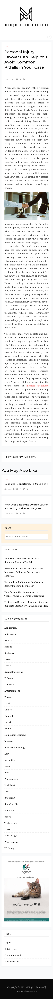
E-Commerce (11, 678)
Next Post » (29, 457)
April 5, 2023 (9, 513)
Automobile (10, 634)
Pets (6, 772)
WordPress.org (12, 961)
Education (9, 684)
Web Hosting (11, 841)
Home (7, 728)
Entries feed (10, 949)
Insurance (9, 741)
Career (8, 659)
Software (9, 810)
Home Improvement (15, 734)
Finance (8, 697)
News (7, 766)
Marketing (9, 760)
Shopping (9, 797)
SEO (6, 791)
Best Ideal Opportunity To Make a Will (26, 484)
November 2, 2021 (11, 489)
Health (7, 722)
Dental (7, 665)
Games (8, 709)
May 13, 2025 (9, 79)
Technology (10, 823)
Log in (7, 942)
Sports (7, 816)
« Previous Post (13, 457)
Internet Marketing (14, 747)
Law (6, 47)
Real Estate (10, 785)
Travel (7, 829)
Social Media (11, 804)
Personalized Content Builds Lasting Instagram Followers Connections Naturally (23, 572)
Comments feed (12, 955)
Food (7, 703)
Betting (8, 646)
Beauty (8, 640)
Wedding (9, 848)
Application (10, 627)
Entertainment (12, 690)
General (8, 716)
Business (9, 653)
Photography (11, 778)
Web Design (10, 835)
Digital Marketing (13, 671)
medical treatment (37, 385)
